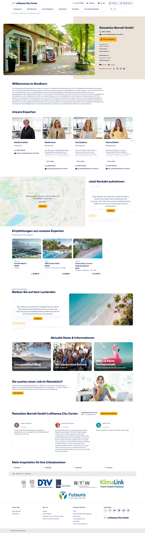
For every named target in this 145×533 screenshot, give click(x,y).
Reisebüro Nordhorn (23, 13)
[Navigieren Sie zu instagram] (110, 510)
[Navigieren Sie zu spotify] (123, 510)
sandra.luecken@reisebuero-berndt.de (27, 153)
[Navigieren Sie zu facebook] (105, 510)
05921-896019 (82, 166)
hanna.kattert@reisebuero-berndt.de (119, 168)
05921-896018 (20, 150)
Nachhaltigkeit (47, 514)
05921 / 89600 (106, 32)
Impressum (28, 474)
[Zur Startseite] (25, 3)
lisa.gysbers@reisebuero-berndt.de (88, 168)
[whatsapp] (121, 69)
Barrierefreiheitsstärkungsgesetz (82, 514)
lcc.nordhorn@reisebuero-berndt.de (112, 34)
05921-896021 (112, 166)
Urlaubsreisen (17, 9)
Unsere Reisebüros (47, 9)
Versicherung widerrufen (80, 524)
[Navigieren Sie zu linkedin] (119, 510)
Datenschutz (19, 474)
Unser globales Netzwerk (91, 9)
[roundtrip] (124, 69)
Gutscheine (75, 9)
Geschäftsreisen (32, 9)
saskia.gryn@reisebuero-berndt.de (57, 168)
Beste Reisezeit (16, 511)
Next (132, 138)
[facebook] (114, 69)
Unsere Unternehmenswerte (51, 519)
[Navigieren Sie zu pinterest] (128, 510)
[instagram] (117, 69)
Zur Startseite (15, 13)
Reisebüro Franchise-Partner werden (53, 516)
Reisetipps (48, 468)
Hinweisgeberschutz (79, 519)
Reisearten (79, 468)
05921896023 (51, 166)
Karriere (45, 511)
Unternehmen (63, 9)
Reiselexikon (15, 514)
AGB (13, 474)
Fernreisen (109, 468)
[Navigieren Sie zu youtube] (114, 510)
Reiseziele (17, 468)
